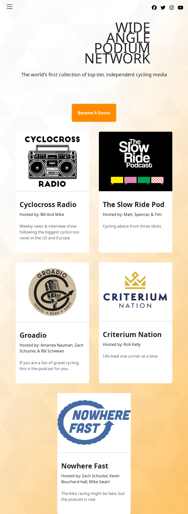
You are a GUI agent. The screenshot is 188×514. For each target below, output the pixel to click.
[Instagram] (171, 8)
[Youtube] (180, 8)
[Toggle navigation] (9, 6)
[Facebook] (154, 8)
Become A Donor (94, 113)
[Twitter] (163, 8)
